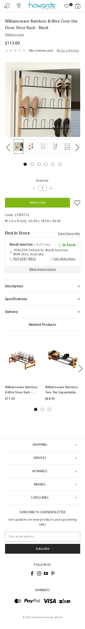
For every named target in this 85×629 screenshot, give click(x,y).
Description (14, 286)
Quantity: (42, 180)
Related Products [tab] (42, 324)
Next (77, 147)
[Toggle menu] (7, 6)
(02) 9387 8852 (24, 259)
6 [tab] (59, 164)
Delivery (11, 312)
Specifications (16, 299)
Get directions (65, 259)
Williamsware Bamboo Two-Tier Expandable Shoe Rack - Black (61, 390)
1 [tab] (25, 164)
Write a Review (68, 51)
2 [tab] (32, 164)
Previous (8, 147)
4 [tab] (46, 164)
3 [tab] (39, 164)
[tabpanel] (18, 147)
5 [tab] (52, 164)
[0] (66, 6)
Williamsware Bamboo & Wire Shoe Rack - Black (21, 390)
